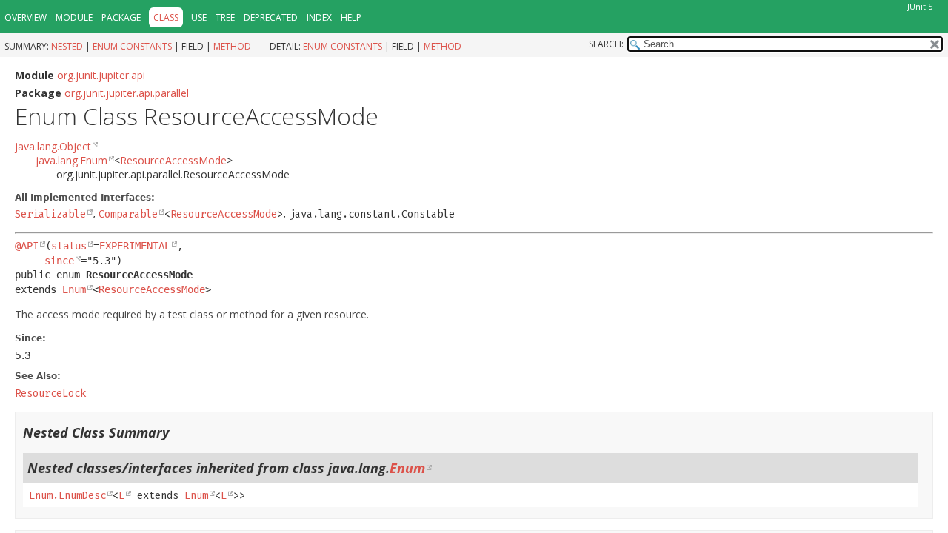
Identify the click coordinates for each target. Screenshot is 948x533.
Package (121, 17)
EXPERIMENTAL (134, 246)
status (69, 246)
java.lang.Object (53, 146)
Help (351, 17)
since (59, 260)
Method (232, 46)
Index (319, 17)
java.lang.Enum (71, 160)
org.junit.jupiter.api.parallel (126, 93)
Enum (74, 289)
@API (27, 246)
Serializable (50, 214)
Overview (25, 17)
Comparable (128, 214)
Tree (225, 17)
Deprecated (271, 17)
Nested (67, 46)
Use (199, 17)
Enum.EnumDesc (67, 495)
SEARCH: (606, 44)
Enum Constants (132, 46)
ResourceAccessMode (173, 160)
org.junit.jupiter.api (101, 75)
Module (74, 17)
